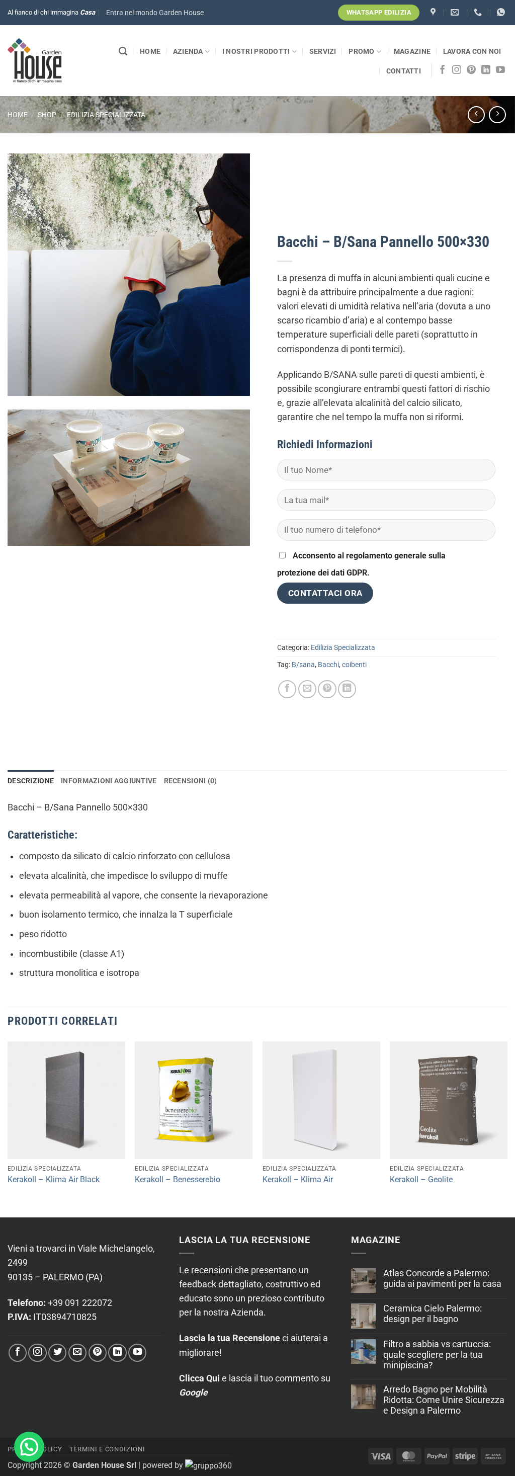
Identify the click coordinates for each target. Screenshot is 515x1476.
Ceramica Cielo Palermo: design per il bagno (432, 1313)
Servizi (322, 51)
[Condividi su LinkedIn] (347, 689)
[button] (155, 13)
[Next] (506, 1128)
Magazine (412, 51)
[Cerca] (123, 51)
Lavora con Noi (472, 51)
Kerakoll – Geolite (421, 1179)
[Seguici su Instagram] (456, 70)
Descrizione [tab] (31, 781)
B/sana (303, 665)
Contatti (403, 71)
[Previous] (8, 1128)
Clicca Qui (199, 1378)
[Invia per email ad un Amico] (307, 689)
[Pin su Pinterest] (327, 689)
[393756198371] (502, 12)
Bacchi (328, 665)
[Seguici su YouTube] (500, 70)
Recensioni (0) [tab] (190, 781)
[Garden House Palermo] (434, 12)
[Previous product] (497, 114)
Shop (47, 115)
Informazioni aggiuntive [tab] (108, 781)
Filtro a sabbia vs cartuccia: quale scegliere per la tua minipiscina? (437, 1354)
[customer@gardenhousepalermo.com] (456, 12)
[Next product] (476, 114)
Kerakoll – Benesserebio (177, 1179)
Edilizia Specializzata (106, 115)
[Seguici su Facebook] (442, 70)
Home (150, 51)
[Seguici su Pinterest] (471, 70)
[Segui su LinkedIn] (485, 70)
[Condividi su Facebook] (287, 689)
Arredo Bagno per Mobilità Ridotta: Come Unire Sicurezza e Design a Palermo (443, 1400)
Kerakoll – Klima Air (298, 1179)
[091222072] (479, 12)
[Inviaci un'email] (77, 1353)
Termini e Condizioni (107, 1449)
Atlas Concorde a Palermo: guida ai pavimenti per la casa (442, 1278)
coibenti (354, 665)
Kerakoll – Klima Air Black (54, 1179)
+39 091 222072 (80, 1303)
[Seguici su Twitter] (57, 1353)
